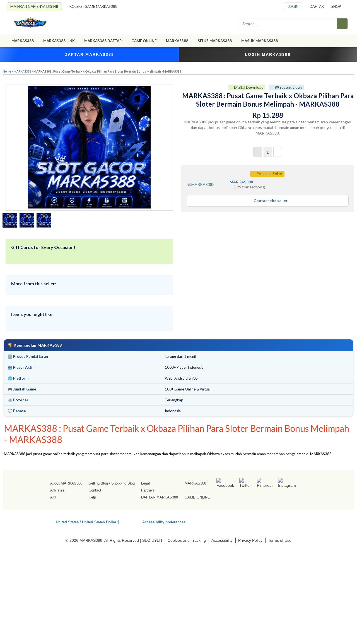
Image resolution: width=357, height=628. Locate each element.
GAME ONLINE (143, 41)
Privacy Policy (250, 540)
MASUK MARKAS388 (259, 41)
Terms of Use (279, 540)
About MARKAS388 (66, 483)
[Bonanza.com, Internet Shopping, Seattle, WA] (269, 521)
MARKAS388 (22, 41)
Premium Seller (268, 173)
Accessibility (222, 540)
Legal (145, 483)
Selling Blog (98, 483)
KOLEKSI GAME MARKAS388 (93, 6)
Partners (148, 490)
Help (92, 497)
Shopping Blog (123, 483)
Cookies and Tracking (187, 540)
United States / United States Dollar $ (87, 521)
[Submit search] (342, 23)
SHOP (336, 6)
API (53, 497)
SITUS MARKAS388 (215, 41)
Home (7, 71)
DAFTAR (317, 6)
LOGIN (293, 6)
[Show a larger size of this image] (10, 221)
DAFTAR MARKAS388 (89, 54)
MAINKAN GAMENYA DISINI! (34, 6)
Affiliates (57, 490)
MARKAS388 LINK (59, 41)
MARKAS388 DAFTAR (103, 41)
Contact (95, 490)
